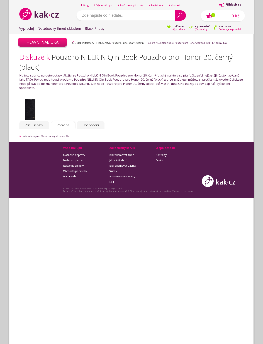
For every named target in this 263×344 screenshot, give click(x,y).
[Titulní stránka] (73, 42)
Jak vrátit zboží (118, 160)
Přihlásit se (233, 4)
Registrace (157, 5)
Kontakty (161, 155)
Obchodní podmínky (75, 171)
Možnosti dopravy (74, 155)
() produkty (178, 29)
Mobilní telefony (85, 42)
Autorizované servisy (122, 176)
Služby (113, 171)
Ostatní (140, 42)
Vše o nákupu (104, 5)
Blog (86, 5)
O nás (159, 160)
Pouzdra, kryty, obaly (123, 42)
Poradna (63, 125)
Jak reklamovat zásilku (122, 165)
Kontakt (175, 5)
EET (111, 181)
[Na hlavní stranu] (42, 14)
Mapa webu (70, 176)
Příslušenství (103, 42)
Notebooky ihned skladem (59, 28)
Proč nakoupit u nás (131, 5)
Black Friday (94, 28)
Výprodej (26, 28)
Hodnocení (90, 125)
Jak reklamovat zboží (121, 155)
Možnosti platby (73, 160)
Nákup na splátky (73, 165)
